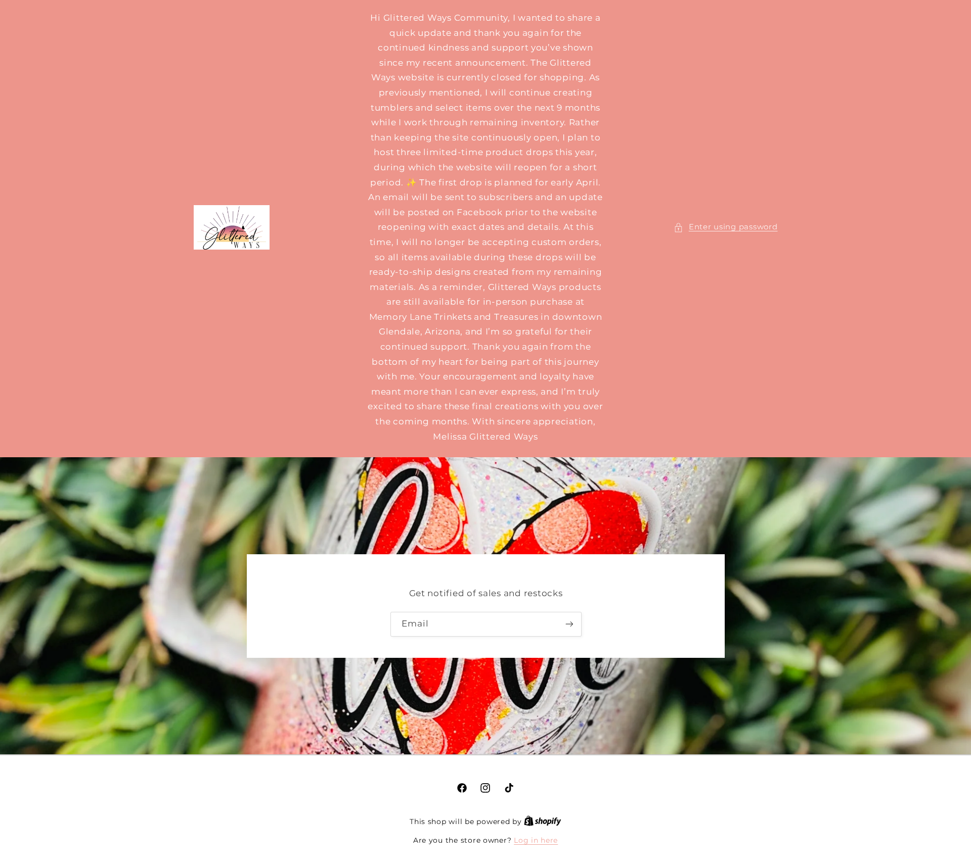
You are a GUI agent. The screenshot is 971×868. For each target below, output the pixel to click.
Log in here (536, 840)
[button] (725, 227)
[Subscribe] (569, 624)
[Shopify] (542, 821)
